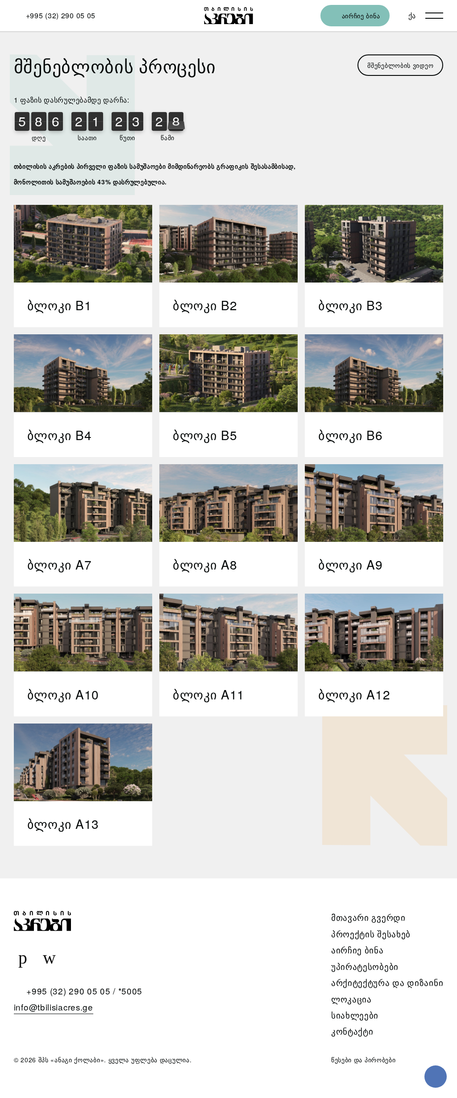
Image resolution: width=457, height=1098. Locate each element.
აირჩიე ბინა (357, 950)
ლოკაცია (351, 999)
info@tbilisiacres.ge (53, 1007)
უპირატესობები (365, 966)
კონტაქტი (352, 1031)
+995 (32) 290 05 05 (68, 991)
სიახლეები (354, 1015)
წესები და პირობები (363, 1059)
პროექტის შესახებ (371, 933)
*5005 (130, 991)
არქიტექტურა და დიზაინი (387, 982)
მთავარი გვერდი (368, 917)
